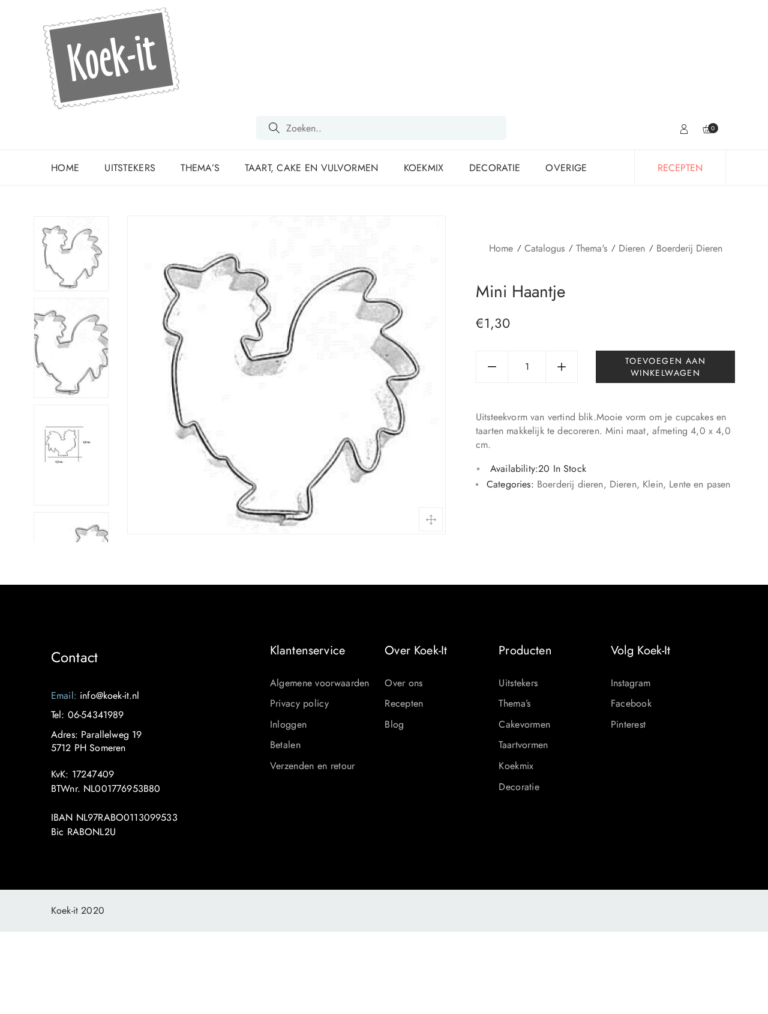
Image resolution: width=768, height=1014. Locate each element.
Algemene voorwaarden (320, 683)
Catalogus (544, 248)
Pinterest (628, 724)
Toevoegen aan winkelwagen (665, 367)
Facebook (631, 703)
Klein (653, 484)
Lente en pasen (699, 484)
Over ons (403, 683)
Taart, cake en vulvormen (311, 168)
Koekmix (424, 168)
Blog (394, 724)
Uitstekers (129, 168)
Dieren (632, 248)
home (65, 168)
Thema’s (200, 168)
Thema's (591, 248)
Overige (566, 168)
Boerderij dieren (689, 248)
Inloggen (288, 724)
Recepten (404, 703)
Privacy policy (299, 703)
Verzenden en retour (312, 766)
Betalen (285, 745)
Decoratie (495, 168)
